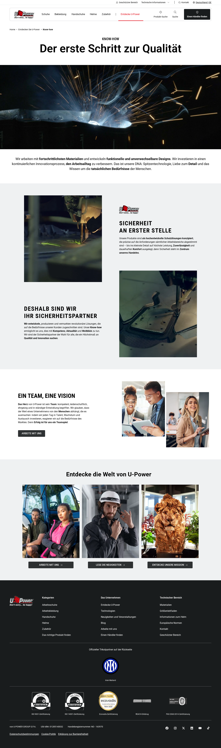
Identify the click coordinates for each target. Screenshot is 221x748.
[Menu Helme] (98, 14)
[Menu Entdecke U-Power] (142, 14)
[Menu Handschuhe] (86, 14)
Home (12, 29)
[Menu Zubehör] (112, 14)
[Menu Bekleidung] (68, 14)
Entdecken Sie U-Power (29, 29)
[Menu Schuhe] (51, 14)
